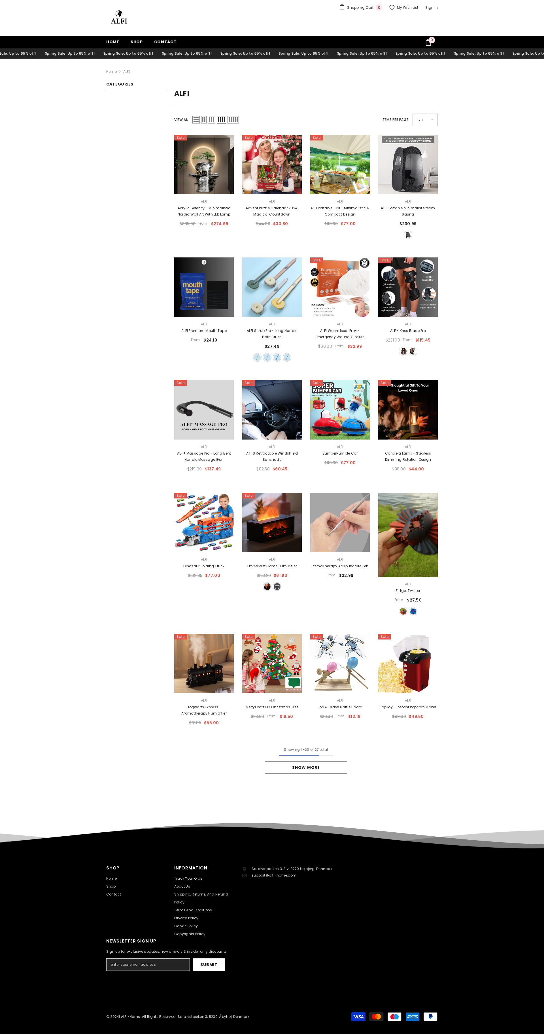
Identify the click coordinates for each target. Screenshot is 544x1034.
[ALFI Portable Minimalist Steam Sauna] (408, 164)
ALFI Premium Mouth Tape (204, 330)
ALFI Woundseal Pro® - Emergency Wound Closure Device (340, 334)
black (408, 235)
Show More (306, 767)
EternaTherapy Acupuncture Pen (340, 566)
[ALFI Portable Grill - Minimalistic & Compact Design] (340, 164)
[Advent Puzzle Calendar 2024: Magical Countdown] (272, 164)
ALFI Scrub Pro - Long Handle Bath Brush (272, 333)
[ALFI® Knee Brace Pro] (408, 287)
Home (111, 71)
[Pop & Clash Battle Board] (340, 663)
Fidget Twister (408, 590)
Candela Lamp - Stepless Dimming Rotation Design (408, 456)
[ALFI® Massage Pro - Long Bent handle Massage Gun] (204, 410)
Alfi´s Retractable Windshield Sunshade (272, 456)
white (413, 351)
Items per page (395, 119)
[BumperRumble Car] (340, 410)
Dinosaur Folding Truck (203, 566)
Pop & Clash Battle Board (340, 707)
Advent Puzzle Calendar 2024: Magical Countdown (272, 211)
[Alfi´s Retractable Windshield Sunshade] (272, 410)
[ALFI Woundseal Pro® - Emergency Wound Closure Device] (340, 287)
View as (181, 119)
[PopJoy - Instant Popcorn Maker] (408, 663)
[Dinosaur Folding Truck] (204, 522)
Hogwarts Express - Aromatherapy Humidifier (204, 710)
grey (267, 357)
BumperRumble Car (340, 453)
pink (287, 357)
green (277, 357)
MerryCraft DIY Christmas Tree (272, 707)
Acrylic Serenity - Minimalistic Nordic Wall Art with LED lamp (204, 211)
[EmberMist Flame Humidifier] (272, 522)
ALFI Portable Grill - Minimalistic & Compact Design (340, 211)
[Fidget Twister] (408, 535)
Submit (208, 964)
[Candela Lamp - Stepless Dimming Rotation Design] (408, 410)
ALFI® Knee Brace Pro (408, 330)
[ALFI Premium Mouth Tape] (204, 287)
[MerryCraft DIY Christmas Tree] (272, 663)
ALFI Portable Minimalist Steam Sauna (408, 211)
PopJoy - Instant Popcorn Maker (408, 707)
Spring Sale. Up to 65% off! (46, 53)
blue (413, 611)
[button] (196, 119)
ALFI (126, 71)
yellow (257, 357)
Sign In (431, 7)
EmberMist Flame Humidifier (272, 566)
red (403, 611)
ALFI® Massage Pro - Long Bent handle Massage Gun (204, 456)
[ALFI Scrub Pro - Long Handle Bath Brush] (272, 287)
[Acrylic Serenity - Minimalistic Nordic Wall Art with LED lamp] (204, 164)
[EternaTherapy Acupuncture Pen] (340, 522)
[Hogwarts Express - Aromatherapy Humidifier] (204, 663)
